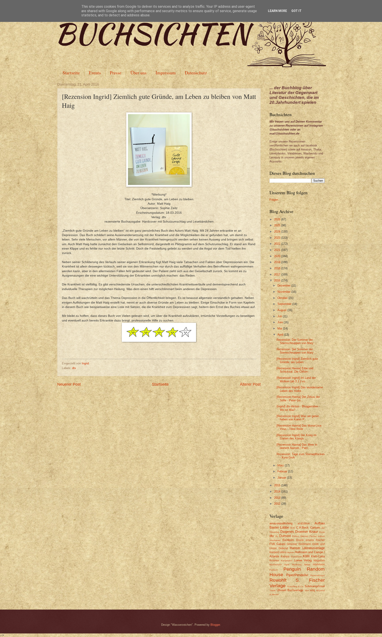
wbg (312, 590)
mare (286, 564)
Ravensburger (317, 575)
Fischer (320, 540)
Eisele (300, 540)
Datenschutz (196, 73)
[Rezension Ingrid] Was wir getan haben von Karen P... (298, 417)
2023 (277, 237)
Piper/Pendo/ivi (297, 575)
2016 (277, 280)
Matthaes (297, 564)
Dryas (322, 532)
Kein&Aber (296, 556)
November (284, 291)
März (281, 465)
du (276, 536)
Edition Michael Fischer (304, 536)
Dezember (284, 285)
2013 (277, 497)
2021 (277, 250)
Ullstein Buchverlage (290, 590)
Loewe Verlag (303, 560)
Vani (307, 590)
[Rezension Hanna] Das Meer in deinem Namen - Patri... (297, 446)
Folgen (273, 199)
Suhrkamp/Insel (315, 586)
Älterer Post (250, 384)
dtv (74, 368)
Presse (115, 73)
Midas (307, 564)
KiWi (306, 556)
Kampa (285, 556)
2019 (277, 262)
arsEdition (304, 523)
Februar (282, 471)
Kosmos (274, 560)
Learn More (277, 11)
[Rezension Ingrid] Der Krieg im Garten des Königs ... (297, 436)
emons (310, 540)
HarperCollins (277, 552)
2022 (277, 243)
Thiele (272, 590)
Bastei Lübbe (279, 527)
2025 (277, 225)
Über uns (138, 73)
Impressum (166, 73)
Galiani (281, 544)
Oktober (282, 298)
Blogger (215, 624)
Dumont (285, 536)
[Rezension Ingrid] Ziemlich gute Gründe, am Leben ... (297, 360)
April (280, 334)
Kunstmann (286, 560)
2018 (277, 268)
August (282, 310)
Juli (280, 316)
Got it (296, 11)
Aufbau (320, 523)
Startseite (71, 73)
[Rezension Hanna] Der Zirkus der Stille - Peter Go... (298, 398)
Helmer (290, 552)
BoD (292, 528)
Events (95, 73)
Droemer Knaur (306, 531)
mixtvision (319, 564)
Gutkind (283, 548)
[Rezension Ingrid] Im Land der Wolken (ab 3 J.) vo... (296, 379)
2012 (277, 503)
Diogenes (287, 531)
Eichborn (288, 540)
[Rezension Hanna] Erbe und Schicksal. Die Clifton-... (295, 370)
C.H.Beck (302, 527)
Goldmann (304, 544)
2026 (277, 219)
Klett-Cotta (318, 556)
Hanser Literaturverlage (307, 548)
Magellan (319, 560)
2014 (277, 491)
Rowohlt (277, 580)
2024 (277, 231)
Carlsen (315, 527)
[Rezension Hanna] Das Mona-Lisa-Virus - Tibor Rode (299, 427)
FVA (272, 544)
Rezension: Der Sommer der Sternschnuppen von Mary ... (297, 341)
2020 (277, 256)
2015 (277, 485)
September (284, 304)
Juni (280, 322)
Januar (282, 477)
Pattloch (273, 570)
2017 (277, 274)
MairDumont (275, 564)
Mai (280, 328)
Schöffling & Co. (295, 586)
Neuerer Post (69, 384)
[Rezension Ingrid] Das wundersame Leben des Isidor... (300, 389)
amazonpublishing (280, 523)
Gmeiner (292, 544)
